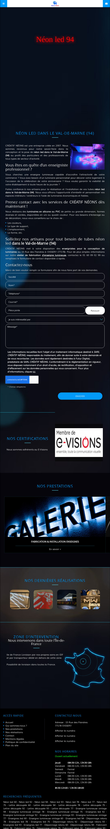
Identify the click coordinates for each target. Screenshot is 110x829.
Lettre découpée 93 (38, 808)
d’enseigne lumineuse (54, 255)
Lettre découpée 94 (44, 805)
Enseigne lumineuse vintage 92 (20, 815)
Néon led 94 (41, 802)
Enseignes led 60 (17, 818)
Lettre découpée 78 (69, 805)
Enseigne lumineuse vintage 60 (46, 818)
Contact (9, 735)
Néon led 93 (56, 802)
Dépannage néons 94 (82, 824)
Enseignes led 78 (18, 821)
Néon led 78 (72, 802)
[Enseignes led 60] (43, 599)
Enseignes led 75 (40, 821)
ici (34, 371)
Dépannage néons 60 (56, 824)
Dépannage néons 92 (65, 821)
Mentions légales (14, 738)
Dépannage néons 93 (92, 821)
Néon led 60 (10, 802)
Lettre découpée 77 (62, 808)
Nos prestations (13, 729)
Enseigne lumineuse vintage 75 (64, 811)
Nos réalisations (14, 732)
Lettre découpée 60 (20, 805)
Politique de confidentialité (20, 742)
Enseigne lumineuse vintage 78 (26, 811)
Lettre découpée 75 (94, 805)
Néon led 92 (25, 802)
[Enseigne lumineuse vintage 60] (19, 599)
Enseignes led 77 (33, 824)
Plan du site (11, 745)
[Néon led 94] (87, 157)
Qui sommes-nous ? (16, 725)
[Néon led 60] (90, 599)
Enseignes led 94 (75, 818)
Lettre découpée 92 (14, 808)
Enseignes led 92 (95, 811)
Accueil (9, 722)
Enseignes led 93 (12, 824)
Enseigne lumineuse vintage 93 (57, 815)
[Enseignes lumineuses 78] (66, 599)
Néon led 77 (88, 802)
